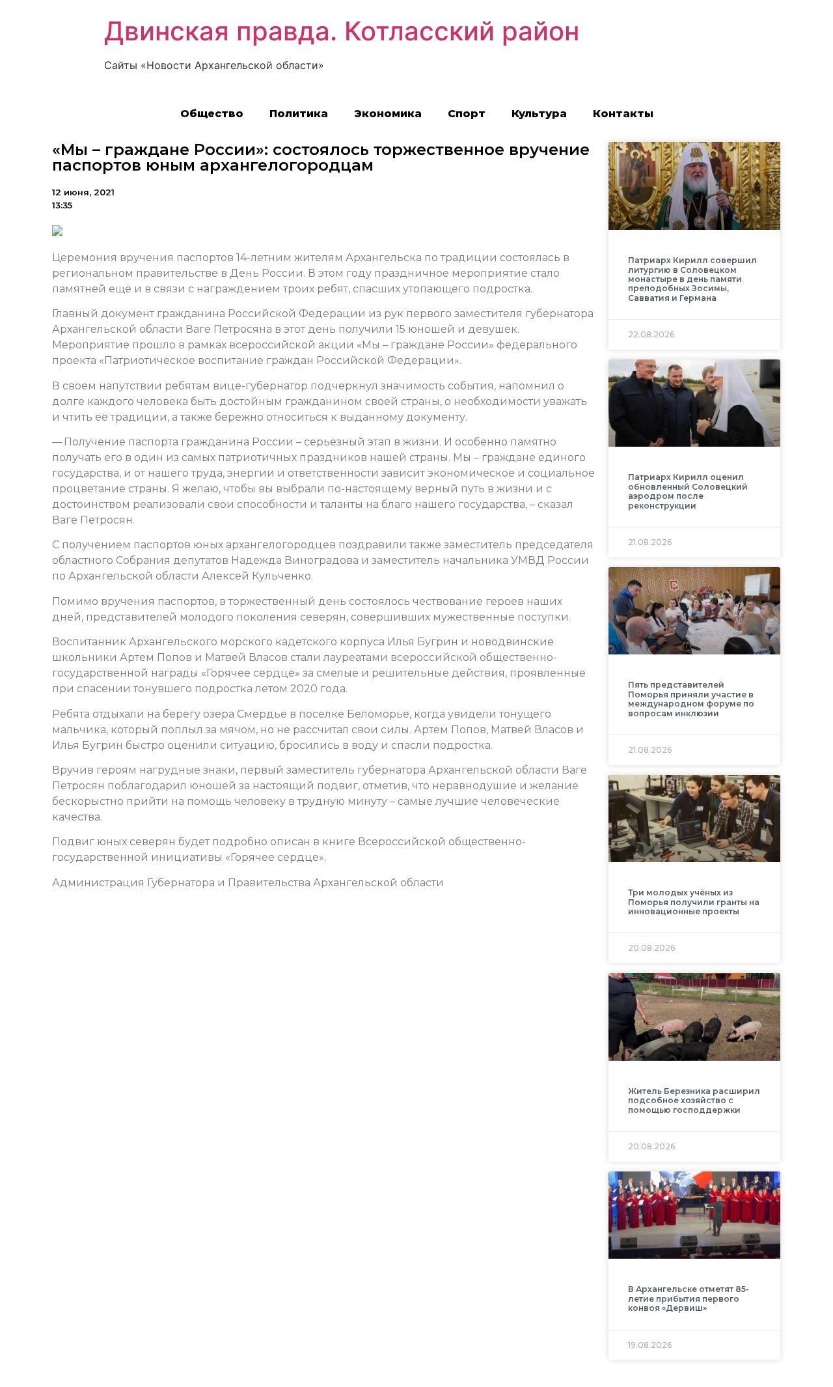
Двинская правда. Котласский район (341, 31)
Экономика (388, 113)
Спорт (466, 113)
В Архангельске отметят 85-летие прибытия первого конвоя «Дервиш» (688, 1298)
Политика (298, 113)
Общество (211, 113)
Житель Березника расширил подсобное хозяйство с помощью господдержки (694, 1100)
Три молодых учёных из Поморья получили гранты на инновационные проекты (693, 902)
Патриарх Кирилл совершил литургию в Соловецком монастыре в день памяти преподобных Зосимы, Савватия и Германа (692, 279)
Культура (539, 113)
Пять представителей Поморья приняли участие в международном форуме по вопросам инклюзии (691, 699)
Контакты (623, 113)
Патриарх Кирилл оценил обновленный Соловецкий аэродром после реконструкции (688, 491)
